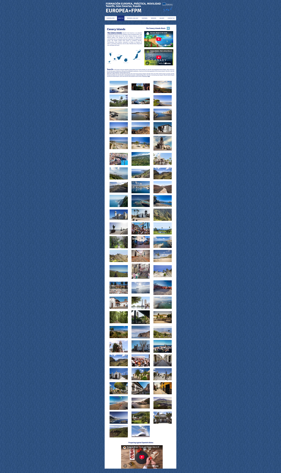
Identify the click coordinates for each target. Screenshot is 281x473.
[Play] (168, 28)
